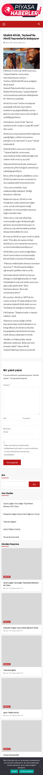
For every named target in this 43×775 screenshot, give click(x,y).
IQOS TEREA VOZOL (12, 529)
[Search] (38, 24)
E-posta (27, 418)
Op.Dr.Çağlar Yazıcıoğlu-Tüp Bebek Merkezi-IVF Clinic (18, 504)
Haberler (7, 577)
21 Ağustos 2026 (15, 715)
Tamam (14, 771)
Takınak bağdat (9, 522)
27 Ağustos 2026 (15, 631)
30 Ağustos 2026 (15, 588)
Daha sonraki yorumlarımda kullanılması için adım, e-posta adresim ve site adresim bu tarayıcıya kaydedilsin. (21, 450)
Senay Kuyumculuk (11, 537)
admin (7, 43)
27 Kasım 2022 (17, 43)
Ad (5, 418)
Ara (3, 474)
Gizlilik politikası (26, 771)
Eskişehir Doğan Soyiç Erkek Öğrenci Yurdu (21, 514)
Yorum (6, 385)
